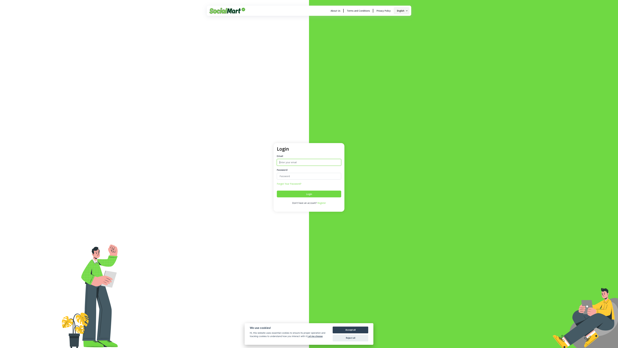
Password (282, 169)
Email (280, 156)
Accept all (350, 330)
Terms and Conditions (358, 10)
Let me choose (315, 336)
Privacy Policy (383, 10)
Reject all (350, 338)
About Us (335, 10)
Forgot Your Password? (289, 183)
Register (321, 202)
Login (309, 194)
